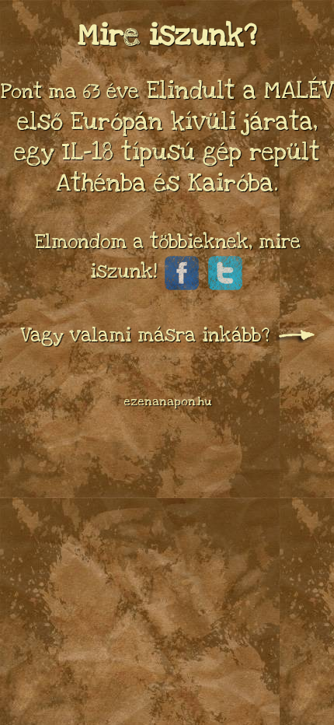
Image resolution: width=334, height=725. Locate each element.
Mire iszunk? (167, 35)
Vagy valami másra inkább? (148, 335)
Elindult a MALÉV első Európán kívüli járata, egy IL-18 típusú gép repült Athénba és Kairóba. (167, 136)
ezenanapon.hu (167, 401)
